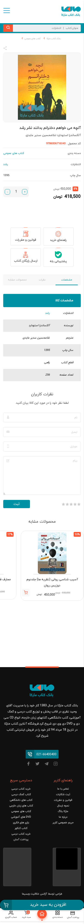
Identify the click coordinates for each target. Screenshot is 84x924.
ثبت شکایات (63, 794)
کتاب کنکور (21, 828)
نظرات (42, 280)
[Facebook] (28, 764)
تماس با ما (63, 789)
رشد (47, 313)
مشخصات (66, 280)
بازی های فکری (21, 822)
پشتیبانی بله (58, 261)
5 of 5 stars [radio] (63, 504)
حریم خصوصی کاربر (63, 822)
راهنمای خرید (58, 240)
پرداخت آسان (21, 839)
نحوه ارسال (63, 805)
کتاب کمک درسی (21, 794)
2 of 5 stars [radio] (75, 504)
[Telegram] (46, 764)
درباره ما (63, 817)
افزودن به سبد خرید (48, 905)
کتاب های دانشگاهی (21, 800)
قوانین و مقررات (25, 240)
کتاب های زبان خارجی (21, 805)
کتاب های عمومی (32, 38)
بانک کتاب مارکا (54, 38)
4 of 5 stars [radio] (67, 504)
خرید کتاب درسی (21, 789)
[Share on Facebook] (13, 49)
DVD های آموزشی (21, 817)
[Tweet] (28, 49)
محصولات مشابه (17, 280)
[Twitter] (37, 764)
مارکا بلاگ (63, 811)
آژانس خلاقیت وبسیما (34, 894)
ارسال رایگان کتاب (25, 261)
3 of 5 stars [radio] (71, 504)
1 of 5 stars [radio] (79, 504)
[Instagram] (56, 764)
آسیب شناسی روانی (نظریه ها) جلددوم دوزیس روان (52, 582)
